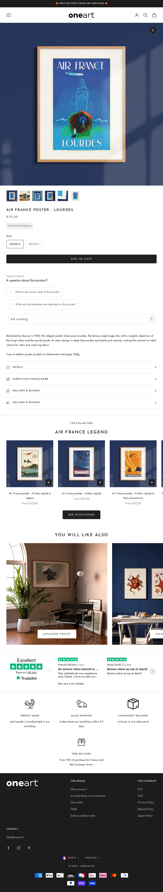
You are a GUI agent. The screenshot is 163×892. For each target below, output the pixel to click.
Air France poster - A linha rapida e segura (29, 495)
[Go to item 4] (50, 195)
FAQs (74, 809)
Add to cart (81, 259)
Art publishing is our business (88, 796)
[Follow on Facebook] (8, 848)
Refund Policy (146, 809)
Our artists (77, 802)
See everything (81, 515)
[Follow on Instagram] (19, 848)
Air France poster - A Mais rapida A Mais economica (133, 495)
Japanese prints (57, 634)
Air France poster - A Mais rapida (81, 493)
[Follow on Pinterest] (29, 848)
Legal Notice (145, 816)
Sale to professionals (83, 816)
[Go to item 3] (37, 195)
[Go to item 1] (11, 195)
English (91, 858)
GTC (140, 789)
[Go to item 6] (75, 195)
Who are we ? (79, 789)
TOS (140, 796)
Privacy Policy (146, 802)
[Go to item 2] (24, 195)
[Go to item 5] (62, 195)
